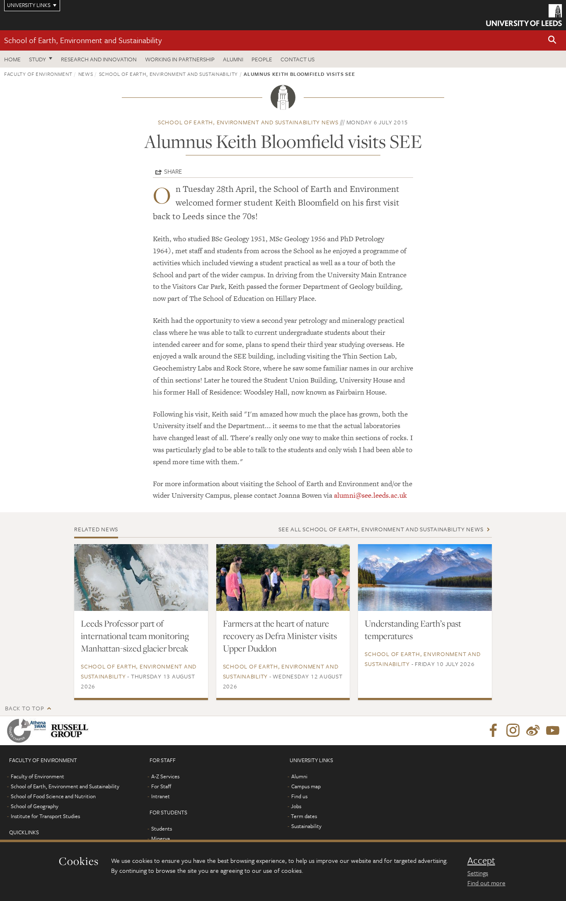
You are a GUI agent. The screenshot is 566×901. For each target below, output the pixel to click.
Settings (477, 872)
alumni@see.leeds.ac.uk (370, 495)
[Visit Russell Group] (71, 730)
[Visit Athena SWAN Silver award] (28, 730)
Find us (299, 796)
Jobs (296, 806)
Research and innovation (99, 59)
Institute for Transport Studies (45, 816)
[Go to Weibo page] (532, 730)
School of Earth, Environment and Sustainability (83, 40)
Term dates (304, 816)
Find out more (486, 882)
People (262, 59)
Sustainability (306, 826)
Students (161, 828)
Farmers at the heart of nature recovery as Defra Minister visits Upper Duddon (280, 635)
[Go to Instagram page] (513, 730)
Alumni (233, 59)
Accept (481, 860)
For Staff (161, 786)
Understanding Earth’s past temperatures (413, 629)
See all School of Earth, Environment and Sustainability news (380, 529)
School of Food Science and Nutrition (53, 796)
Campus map (306, 786)
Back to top (24, 708)
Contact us (297, 59)
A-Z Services (165, 776)
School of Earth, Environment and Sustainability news (248, 122)
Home (12, 59)
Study (37, 59)
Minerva (160, 838)
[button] (552, 40)
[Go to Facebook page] (493, 730)
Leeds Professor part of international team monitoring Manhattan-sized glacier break (135, 635)
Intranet (160, 796)
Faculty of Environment (38, 74)
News (85, 74)
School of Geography (34, 806)
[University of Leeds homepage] (524, 15)
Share (173, 171)
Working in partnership (180, 59)
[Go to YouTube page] (552, 730)
